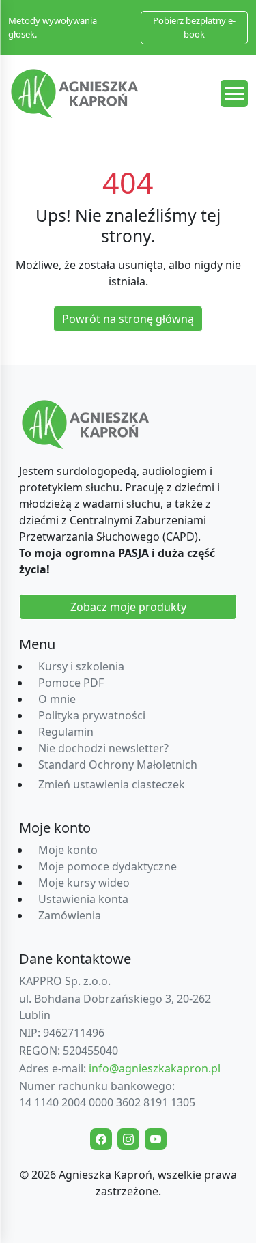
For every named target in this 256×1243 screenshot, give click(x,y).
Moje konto (68, 849)
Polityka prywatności (91, 715)
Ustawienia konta (83, 898)
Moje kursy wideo (84, 882)
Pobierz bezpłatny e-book (194, 27)
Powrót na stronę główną (128, 318)
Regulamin (66, 731)
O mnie (57, 698)
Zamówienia (69, 915)
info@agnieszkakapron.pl (155, 1068)
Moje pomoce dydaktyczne (107, 866)
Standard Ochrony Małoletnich (117, 764)
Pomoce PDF (71, 682)
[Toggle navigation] (234, 93)
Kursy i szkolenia (81, 666)
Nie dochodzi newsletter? (103, 748)
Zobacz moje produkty (128, 606)
